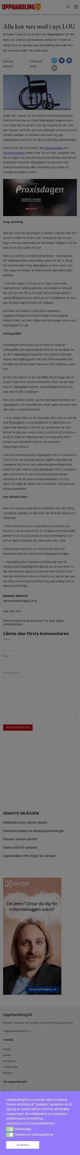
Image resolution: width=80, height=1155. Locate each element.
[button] (57, 1145)
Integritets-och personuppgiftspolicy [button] (30, 1123)
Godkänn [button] (23, 1144)
